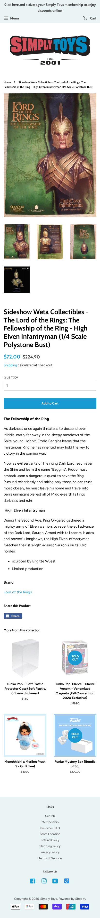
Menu (14, 18)
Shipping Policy (50, 846)
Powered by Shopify (72, 898)
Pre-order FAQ (50, 828)
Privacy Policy (50, 852)
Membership (50, 822)
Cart (92, 18)
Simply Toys (48, 898)
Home (7, 82)
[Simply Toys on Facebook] (32, 882)
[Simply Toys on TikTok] (67, 880)
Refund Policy (50, 840)
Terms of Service (50, 858)
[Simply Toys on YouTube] (55, 882)
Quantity (11, 377)
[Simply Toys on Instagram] (44, 882)
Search (50, 816)
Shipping (10, 365)
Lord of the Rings (18, 592)
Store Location (50, 834)
